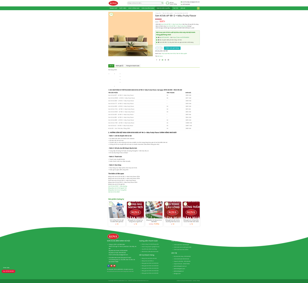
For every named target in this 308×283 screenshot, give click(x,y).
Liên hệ (183, 8)
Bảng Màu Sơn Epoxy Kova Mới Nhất (154, 220)
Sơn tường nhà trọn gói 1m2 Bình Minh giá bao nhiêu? (117, 220)
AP (158, 56)
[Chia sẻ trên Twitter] (159, 60)
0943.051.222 (122, 252)
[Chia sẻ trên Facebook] (156, 60)
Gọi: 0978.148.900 (8, 271)
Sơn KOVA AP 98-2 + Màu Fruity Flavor (171, 24)
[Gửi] (162, 3)
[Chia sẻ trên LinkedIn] (168, 60)
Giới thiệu (122, 8)
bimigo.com (177, 273)
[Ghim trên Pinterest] (165, 60)
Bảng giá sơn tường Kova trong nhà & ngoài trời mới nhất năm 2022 (135, 220)
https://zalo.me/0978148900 (181, 37)
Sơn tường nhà (133, 8)
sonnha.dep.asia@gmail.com (120, 254)
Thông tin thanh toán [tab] (132, 65)
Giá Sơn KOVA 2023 (114, 192)
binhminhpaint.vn (179, 271)
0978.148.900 (165, 37)
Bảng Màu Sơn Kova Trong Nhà (117, 190)
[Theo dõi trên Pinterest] (111, 265)
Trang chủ (113, 8)
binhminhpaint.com (179, 266)
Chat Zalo (6, 267)
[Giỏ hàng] (198, 8)
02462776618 (114, 261)
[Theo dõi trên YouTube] (114, 265)
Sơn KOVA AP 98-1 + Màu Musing (117, 186)
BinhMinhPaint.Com (144, 280)
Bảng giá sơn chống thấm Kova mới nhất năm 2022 (191, 220)
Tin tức (175, 8)
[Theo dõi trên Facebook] (108, 265)
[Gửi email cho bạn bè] (162, 60)
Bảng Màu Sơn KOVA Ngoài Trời (117, 188)
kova (161, 56)
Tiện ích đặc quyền (163, 8)
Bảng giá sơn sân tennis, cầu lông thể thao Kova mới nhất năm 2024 (172, 220)
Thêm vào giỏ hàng (172, 48)
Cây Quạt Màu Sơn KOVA (181, 13)
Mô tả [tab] (111, 65)
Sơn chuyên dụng (148, 8)
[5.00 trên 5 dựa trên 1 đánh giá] (177, 19)
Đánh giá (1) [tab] (119, 65)
